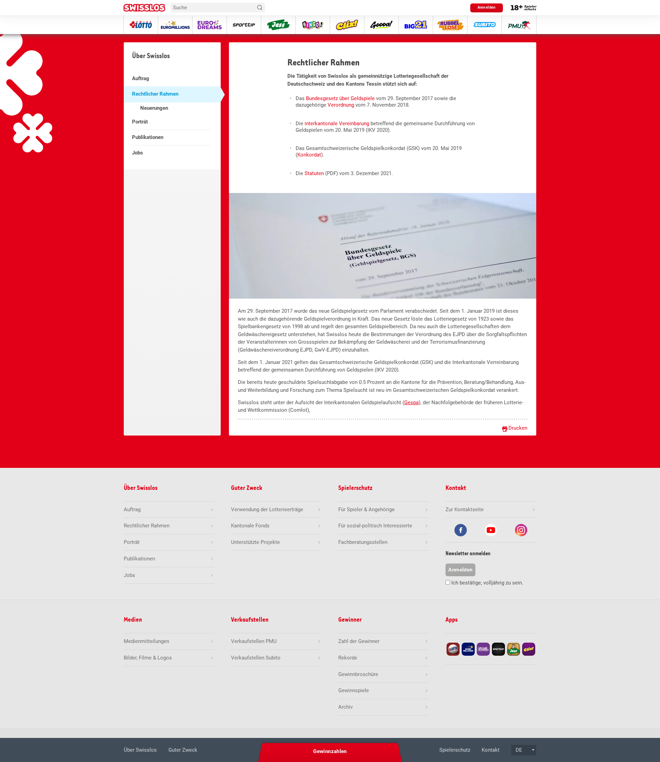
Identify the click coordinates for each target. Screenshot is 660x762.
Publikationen (147, 137)
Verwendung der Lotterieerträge (267, 509)
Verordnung (341, 105)
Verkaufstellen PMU (254, 641)
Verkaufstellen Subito (255, 658)
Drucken (517, 428)
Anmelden (486, 7)
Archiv (345, 707)
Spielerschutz (454, 750)
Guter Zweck (182, 750)
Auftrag (140, 78)
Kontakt (490, 750)
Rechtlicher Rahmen (155, 94)
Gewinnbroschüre (358, 674)
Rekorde (347, 658)
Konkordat (309, 155)
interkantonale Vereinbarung (337, 123)
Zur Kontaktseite (465, 509)
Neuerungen (154, 108)
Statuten (314, 173)
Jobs (137, 153)
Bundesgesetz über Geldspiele (340, 98)
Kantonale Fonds (250, 526)
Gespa (411, 402)
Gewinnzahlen (330, 751)
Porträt (140, 122)
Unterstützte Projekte (255, 542)
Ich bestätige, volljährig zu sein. (487, 583)
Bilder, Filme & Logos (148, 658)
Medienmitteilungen (146, 641)
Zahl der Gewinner (359, 641)
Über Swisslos (140, 750)
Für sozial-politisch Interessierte (375, 526)
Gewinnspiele (353, 690)
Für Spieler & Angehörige (366, 509)
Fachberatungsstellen (362, 542)
